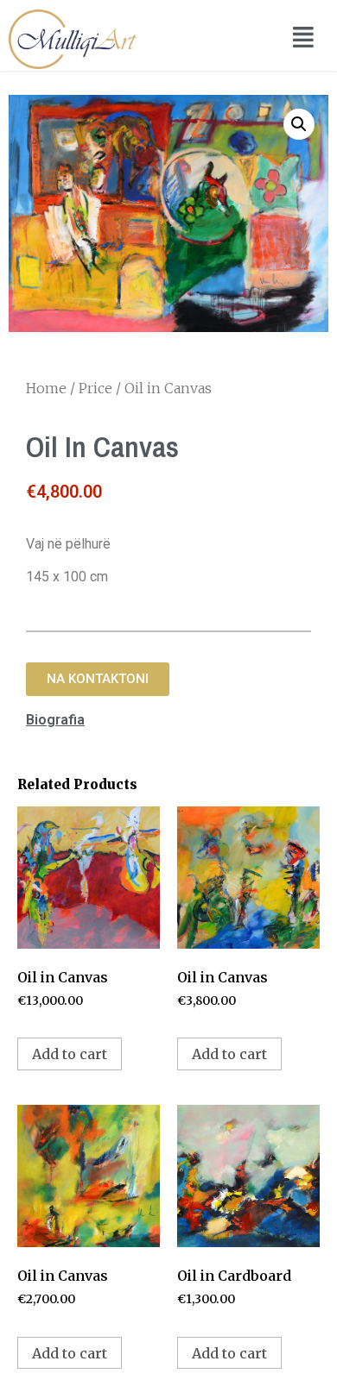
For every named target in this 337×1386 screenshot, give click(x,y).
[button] (97, 679)
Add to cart (69, 1054)
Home (46, 388)
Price (95, 388)
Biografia (55, 720)
